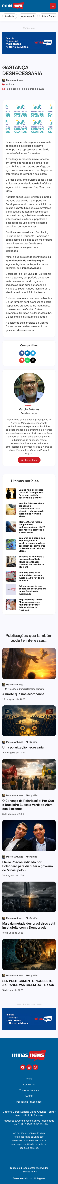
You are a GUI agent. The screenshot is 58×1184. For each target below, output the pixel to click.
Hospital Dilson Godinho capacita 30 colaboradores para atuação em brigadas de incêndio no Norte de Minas (32, 510)
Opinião (33, 742)
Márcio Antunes (14, 80)
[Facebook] (23, 1067)
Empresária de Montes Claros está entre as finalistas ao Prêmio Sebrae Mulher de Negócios (31, 604)
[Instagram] (29, 1067)
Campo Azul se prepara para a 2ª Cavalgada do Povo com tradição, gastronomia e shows (31, 493)
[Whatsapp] (35, 1067)
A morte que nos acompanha (23, 694)
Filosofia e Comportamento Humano (26, 689)
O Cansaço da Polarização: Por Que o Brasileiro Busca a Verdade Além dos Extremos (28, 805)
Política (10, 84)
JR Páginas (39, 1178)
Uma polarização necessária (23, 747)
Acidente (9, 16)
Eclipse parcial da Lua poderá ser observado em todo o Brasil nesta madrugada (32, 590)
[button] (22, 353)
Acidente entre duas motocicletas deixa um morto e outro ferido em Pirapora (31, 576)
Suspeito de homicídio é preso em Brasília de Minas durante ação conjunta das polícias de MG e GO (31, 561)
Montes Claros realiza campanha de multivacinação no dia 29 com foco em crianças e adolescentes (32, 527)
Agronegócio (28, 16)
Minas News (30, 1171)
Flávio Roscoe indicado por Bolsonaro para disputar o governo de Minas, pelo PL (27, 866)
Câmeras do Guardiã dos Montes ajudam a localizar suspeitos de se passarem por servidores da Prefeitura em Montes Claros (32, 544)
